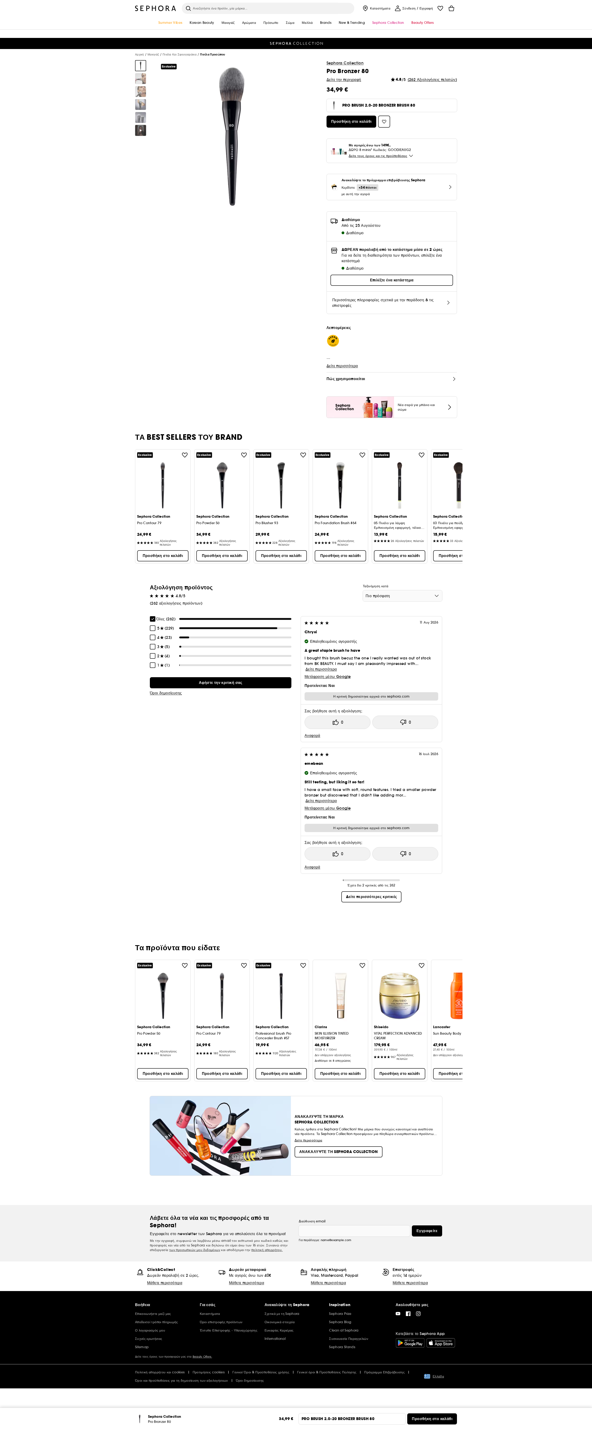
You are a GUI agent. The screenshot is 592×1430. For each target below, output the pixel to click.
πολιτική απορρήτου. (267, 1250)
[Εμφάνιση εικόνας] (140, 65)
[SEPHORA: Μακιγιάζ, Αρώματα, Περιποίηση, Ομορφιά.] (155, 8)
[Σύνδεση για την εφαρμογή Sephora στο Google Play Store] (410, 1342)
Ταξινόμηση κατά (375, 586)
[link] (220, 682)
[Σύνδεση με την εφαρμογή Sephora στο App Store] (440, 1342)
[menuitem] (376, 8)
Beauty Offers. (202, 1356)
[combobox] (402, 595)
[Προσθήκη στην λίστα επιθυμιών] (184, 455)
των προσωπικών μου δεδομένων (194, 1250)
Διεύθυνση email (312, 1221)
